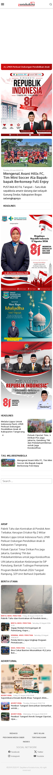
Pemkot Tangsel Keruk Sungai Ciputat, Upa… (31, 717)
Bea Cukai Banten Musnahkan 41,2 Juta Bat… (31, 651)
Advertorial (6, 695)
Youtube (40, 756)
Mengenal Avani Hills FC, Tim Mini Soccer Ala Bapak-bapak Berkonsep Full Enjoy (25, 178)
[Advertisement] (26, 36)
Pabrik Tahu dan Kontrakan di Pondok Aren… (24, 618)
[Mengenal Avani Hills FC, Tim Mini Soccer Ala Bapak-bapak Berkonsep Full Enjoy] (26, 153)
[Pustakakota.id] (26, 3)
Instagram (15, 756)
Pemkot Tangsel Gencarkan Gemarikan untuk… (31, 707)
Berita (4, 616)
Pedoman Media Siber (13, 737)
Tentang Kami (39, 737)
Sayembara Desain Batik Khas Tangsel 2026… (24, 698)
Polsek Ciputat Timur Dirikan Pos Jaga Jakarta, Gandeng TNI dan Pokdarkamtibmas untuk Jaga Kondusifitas (39, 441)
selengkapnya (11, 198)
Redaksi (14, 733)
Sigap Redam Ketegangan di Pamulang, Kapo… (26, 629)
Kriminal (14, 635)
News (9, 616)
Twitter (40, 752)
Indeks (26, 741)
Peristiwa (17, 616)
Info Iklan (39, 733)
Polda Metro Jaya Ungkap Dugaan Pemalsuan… (28, 641)
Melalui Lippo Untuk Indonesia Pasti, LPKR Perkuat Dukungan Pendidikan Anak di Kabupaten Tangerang (13, 426)
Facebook (15, 752)
